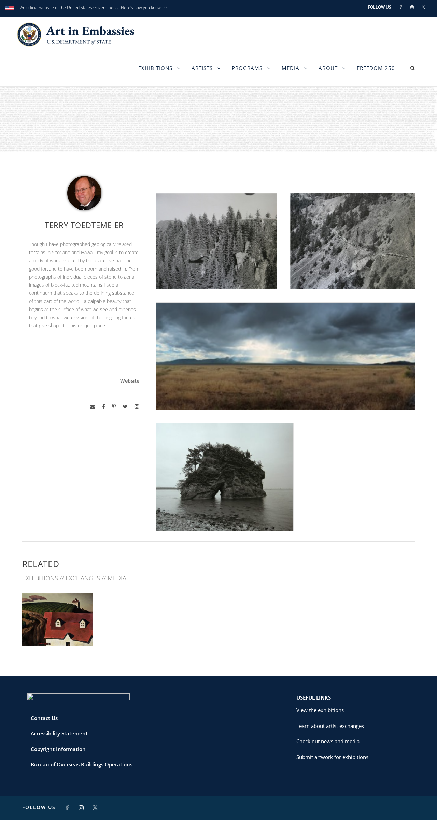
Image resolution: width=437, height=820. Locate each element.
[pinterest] (114, 406)
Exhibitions (155, 67)
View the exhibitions (320, 710)
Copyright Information (58, 749)
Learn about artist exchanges (330, 725)
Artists (202, 67)
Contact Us (44, 718)
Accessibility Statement (59, 733)
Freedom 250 (376, 67)
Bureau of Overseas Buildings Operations (81, 764)
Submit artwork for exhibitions (332, 756)
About (328, 67)
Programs (247, 67)
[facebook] (103, 406)
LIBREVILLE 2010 (57, 630)
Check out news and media (328, 741)
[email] (92, 406)
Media (290, 67)
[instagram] (137, 406)
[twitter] (125, 406)
